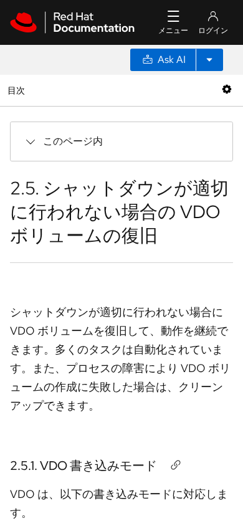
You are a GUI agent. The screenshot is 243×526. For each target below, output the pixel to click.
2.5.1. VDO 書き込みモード (83, 465)
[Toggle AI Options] (209, 60)
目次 (18, 90)
